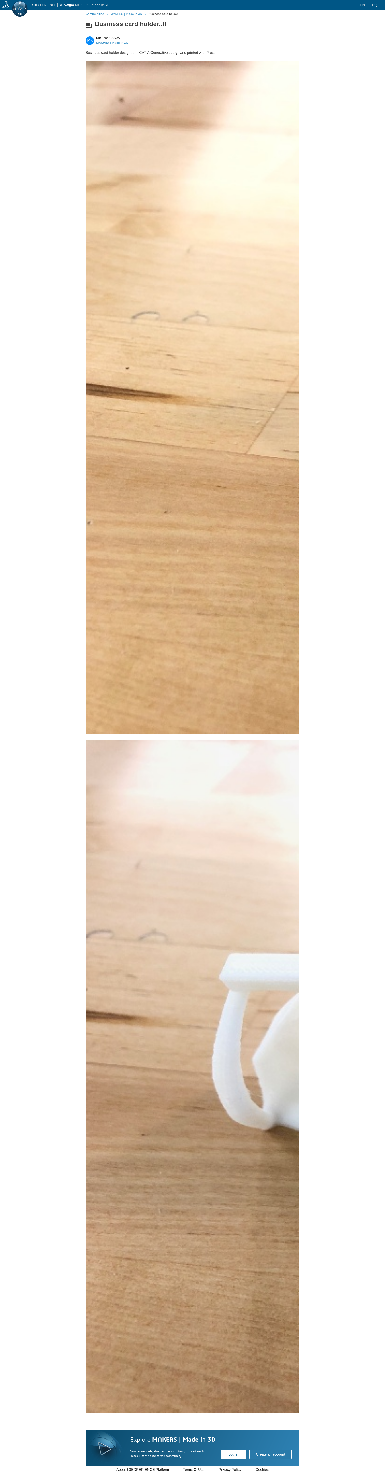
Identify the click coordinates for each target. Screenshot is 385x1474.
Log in (233, 1454)
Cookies (262, 1470)
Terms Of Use (194, 1470)
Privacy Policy (230, 1470)
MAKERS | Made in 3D (112, 42)
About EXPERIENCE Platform (142, 1470)
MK (98, 38)
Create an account (270, 1454)
